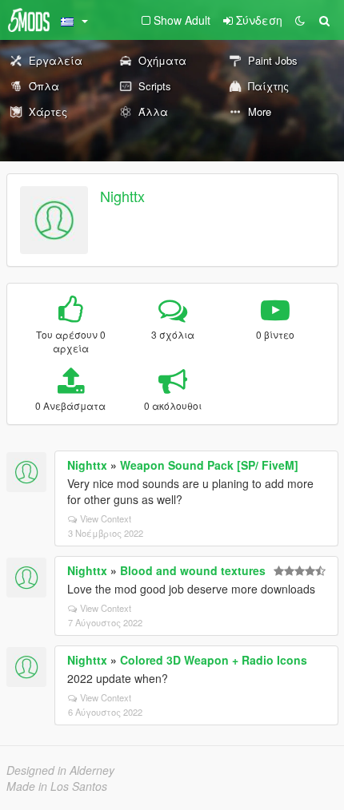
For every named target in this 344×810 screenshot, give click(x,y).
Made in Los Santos (56, 786)
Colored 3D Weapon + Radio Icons (213, 660)
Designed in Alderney (60, 770)
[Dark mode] (300, 20)
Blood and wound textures (193, 570)
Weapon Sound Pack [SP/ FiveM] (209, 465)
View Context (105, 518)
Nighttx (122, 195)
